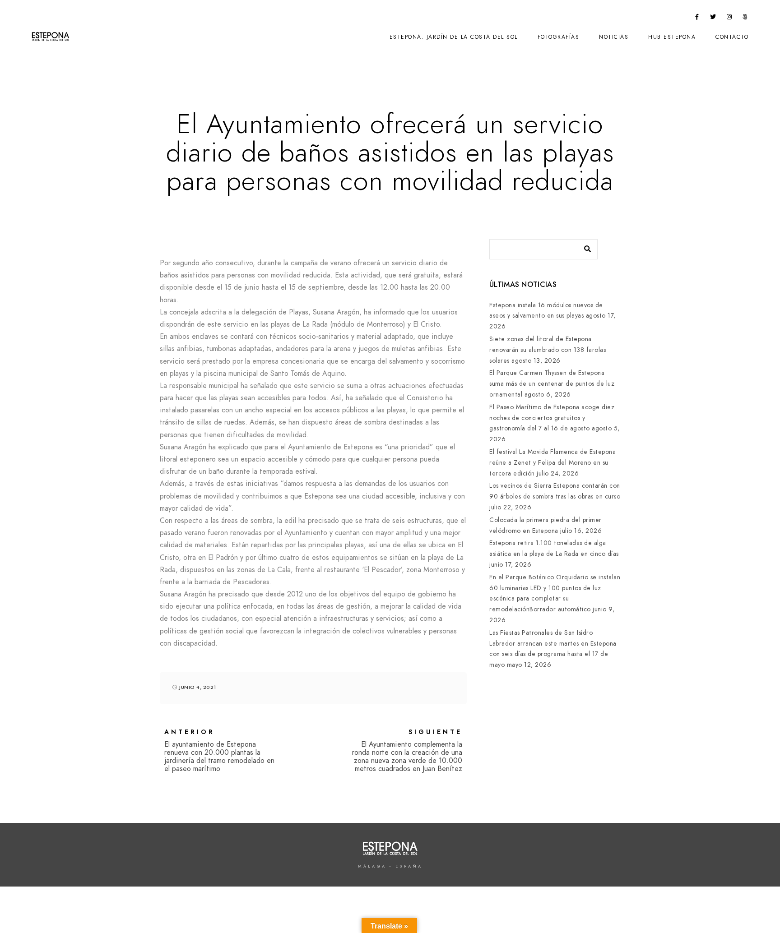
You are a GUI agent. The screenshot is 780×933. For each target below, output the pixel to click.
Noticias (613, 37)
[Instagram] (729, 18)
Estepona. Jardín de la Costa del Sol (454, 37)
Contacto (731, 37)
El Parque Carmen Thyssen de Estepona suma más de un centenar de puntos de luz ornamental (551, 384)
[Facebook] (697, 18)
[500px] (745, 18)
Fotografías (559, 37)
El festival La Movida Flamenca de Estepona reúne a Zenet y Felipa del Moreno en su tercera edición (552, 463)
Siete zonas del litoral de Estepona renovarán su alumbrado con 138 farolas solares (547, 350)
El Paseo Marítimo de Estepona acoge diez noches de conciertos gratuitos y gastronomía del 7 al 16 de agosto (551, 418)
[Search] (584, 247)
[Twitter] (713, 18)
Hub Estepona (672, 37)
